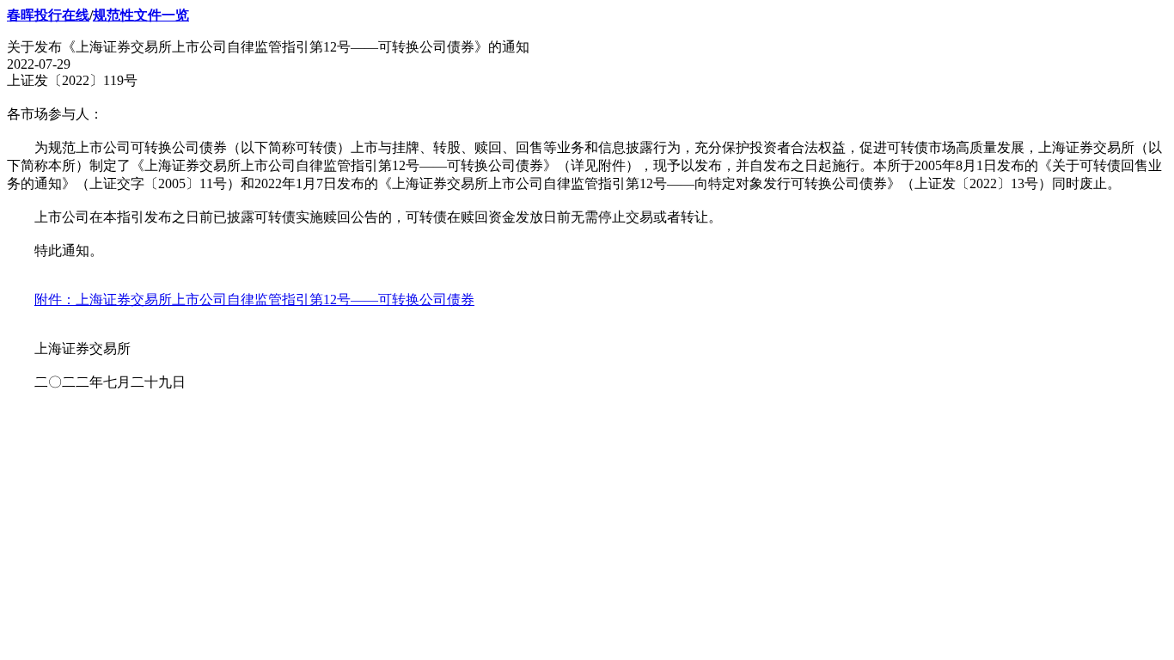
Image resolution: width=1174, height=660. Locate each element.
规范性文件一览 (141, 15)
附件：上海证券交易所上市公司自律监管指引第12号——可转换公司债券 (254, 299)
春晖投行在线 (48, 15)
